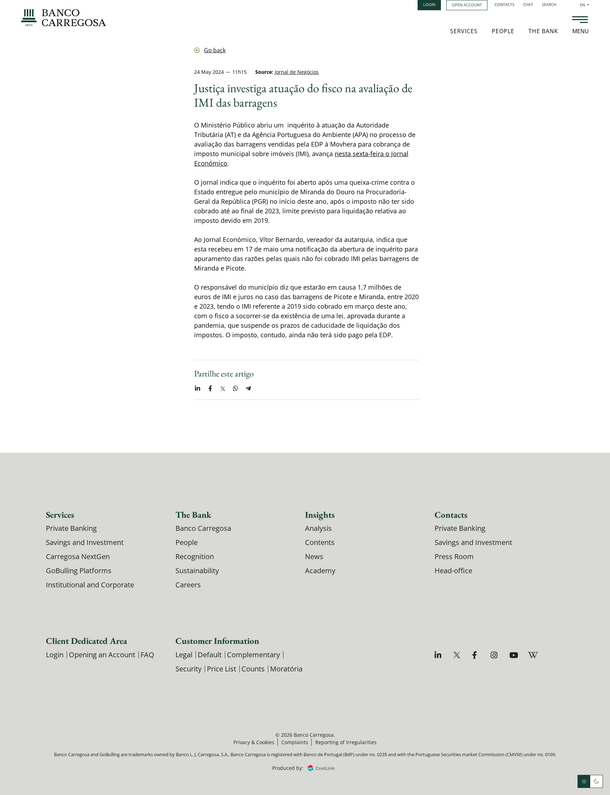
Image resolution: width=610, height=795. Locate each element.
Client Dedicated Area (86, 640)
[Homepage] (63, 17)
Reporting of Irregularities (346, 742)
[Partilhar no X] (223, 388)
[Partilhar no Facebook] (210, 388)
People (503, 31)
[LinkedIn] (439, 655)
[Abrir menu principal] (580, 20)
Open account (467, 4)
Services (464, 31)
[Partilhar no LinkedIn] (197, 388)
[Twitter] (457, 655)
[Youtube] (513, 655)
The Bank (543, 31)
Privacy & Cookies (253, 742)
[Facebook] (476, 655)
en (584, 4)
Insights (320, 514)
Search (549, 4)
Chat (528, 4)
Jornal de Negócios (297, 72)
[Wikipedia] (532, 655)
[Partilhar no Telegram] (248, 388)
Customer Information (217, 640)
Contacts (504, 4)
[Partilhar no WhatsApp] (235, 388)
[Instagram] (495, 655)
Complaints (294, 742)
